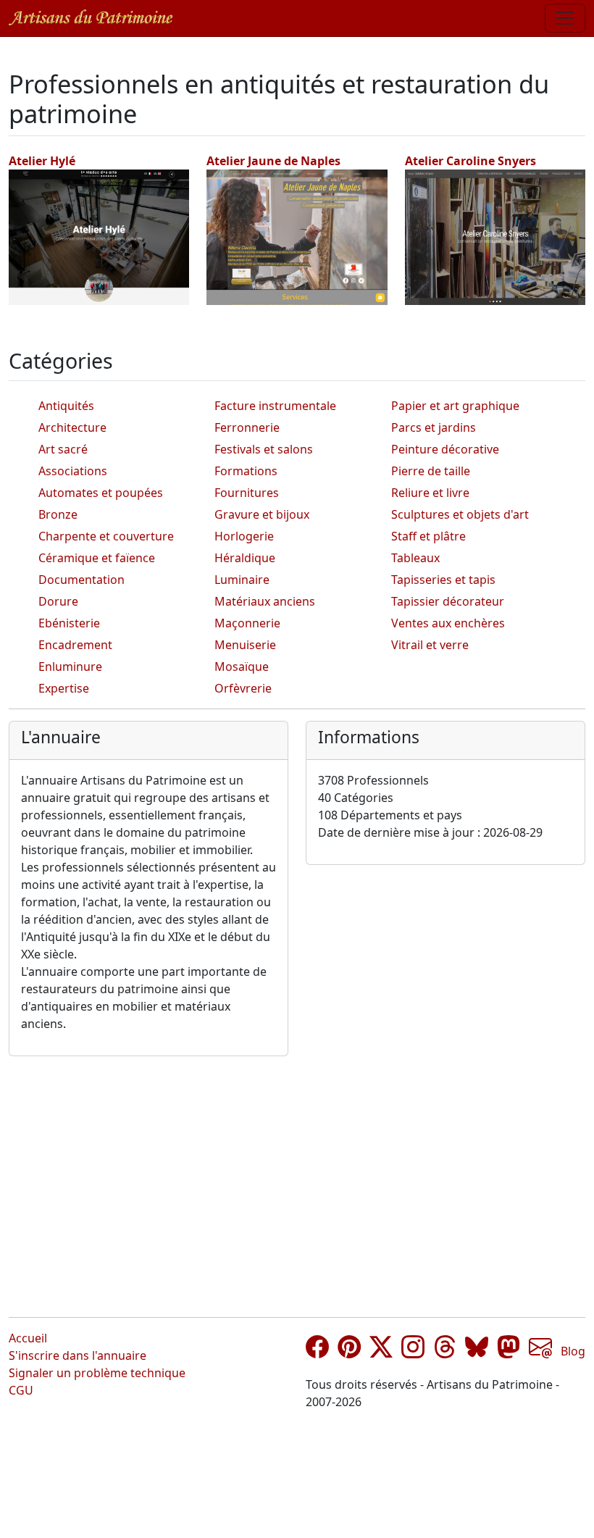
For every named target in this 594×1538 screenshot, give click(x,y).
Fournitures (246, 493)
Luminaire (241, 580)
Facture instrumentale (275, 406)
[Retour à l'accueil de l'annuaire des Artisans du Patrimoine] (90, 17)
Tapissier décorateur (447, 601)
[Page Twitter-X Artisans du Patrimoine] (381, 1351)
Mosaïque (241, 666)
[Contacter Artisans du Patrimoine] (540, 1351)
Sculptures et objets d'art (460, 514)
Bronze (58, 514)
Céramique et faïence (96, 558)
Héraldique (244, 558)
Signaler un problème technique (97, 1373)
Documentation (81, 580)
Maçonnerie (247, 623)
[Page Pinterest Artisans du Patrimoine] (349, 1351)
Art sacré (63, 449)
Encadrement (75, 645)
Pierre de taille (430, 471)
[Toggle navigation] (565, 18)
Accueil (28, 1338)
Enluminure (70, 666)
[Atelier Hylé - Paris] (99, 236)
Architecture (72, 427)
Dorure (58, 601)
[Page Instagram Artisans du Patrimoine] (412, 1351)
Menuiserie (245, 645)
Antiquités (66, 406)
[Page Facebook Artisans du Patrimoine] (317, 1351)
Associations (72, 471)
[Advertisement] (297, 1175)
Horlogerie (244, 536)
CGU (21, 1390)
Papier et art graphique (455, 406)
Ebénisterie (69, 623)
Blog (573, 1351)
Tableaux (415, 558)
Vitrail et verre (430, 645)
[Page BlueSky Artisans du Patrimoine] (476, 1351)
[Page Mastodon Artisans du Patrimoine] (508, 1351)
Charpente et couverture (106, 536)
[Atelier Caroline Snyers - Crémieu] (495, 236)
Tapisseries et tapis (443, 580)
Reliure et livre (430, 493)
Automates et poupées (100, 493)
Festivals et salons (263, 449)
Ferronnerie (247, 427)
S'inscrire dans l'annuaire (77, 1355)
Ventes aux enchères (448, 623)
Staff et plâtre (428, 536)
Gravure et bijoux (261, 514)
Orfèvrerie (243, 688)
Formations (245, 471)
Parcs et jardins (433, 427)
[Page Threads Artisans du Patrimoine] (444, 1351)
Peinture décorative (445, 449)
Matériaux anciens (264, 601)
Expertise (63, 688)
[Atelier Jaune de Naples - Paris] (296, 236)
